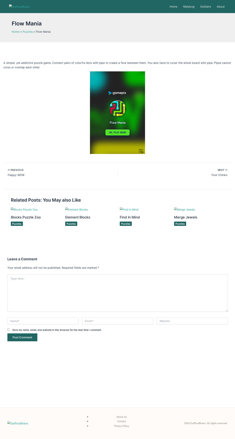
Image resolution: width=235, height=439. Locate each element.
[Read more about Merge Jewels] (184, 209)
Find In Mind (130, 217)
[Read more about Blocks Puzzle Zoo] (24, 209)
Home (173, 6)
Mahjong (188, 6)
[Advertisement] (117, 382)
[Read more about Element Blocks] (76, 209)
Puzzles (17, 223)
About (221, 6)
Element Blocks (77, 217)
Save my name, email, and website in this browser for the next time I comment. (57, 329)
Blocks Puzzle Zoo (26, 217)
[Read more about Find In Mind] (129, 209)
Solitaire (205, 6)
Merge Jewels (185, 217)
